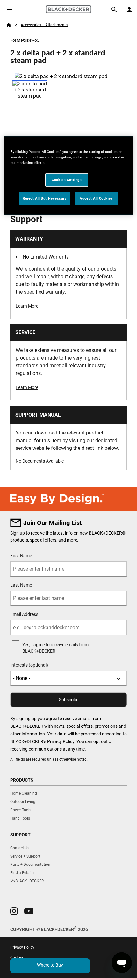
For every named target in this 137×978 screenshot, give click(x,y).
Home (8, 25)
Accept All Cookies (96, 198)
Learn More (27, 306)
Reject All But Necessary (45, 198)
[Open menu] (9, 9)
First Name (21, 555)
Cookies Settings (67, 180)
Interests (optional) (29, 665)
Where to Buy (50, 964)
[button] (14, 911)
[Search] (114, 9)
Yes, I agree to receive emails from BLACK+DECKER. (55, 647)
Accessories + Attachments (44, 25)
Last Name (21, 585)
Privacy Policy (60, 741)
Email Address (24, 614)
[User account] (129, 9)
